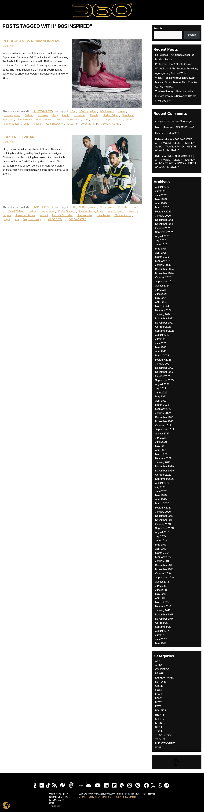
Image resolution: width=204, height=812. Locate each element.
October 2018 (163, 573)
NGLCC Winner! (185, 127)
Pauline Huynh (44, 119)
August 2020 (162, 482)
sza (17, 219)
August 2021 (162, 433)
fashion (29, 115)
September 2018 (164, 577)
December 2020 (164, 466)
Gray (55, 115)
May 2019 (160, 544)
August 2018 (162, 581)
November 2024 (164, 273)
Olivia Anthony (122, 215)
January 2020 (163, 511)
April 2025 (161, 252)
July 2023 (160, 339)
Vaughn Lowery (54, 123)
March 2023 (162, 355)
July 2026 (160, 191)
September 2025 (164, 232)
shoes (129, 119)
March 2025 (162, 256)
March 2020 (162, 503)
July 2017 (160, 635)
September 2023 (164, 330)
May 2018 (160, 593)
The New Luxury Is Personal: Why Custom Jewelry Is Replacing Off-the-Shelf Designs (176, 96)
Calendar (83, 797)
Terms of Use (107, 797)
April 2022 (161, 400)
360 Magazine (87, 111)
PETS (158, 706)
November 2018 (164, 569)
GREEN (159, 685)
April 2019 (160, 548)
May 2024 (161, 297)
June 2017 (161, 639)
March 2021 (161, 454)
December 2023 (164, 318)
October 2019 (163, 524)
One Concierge (183, 121)
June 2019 (161, 540)
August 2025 (162, 236)
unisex (37, 123)
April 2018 (160, 598)
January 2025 (163, 264)
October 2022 (163, 376)
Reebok (96, 119)
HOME (158, 698)
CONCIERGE (162, 669)
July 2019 (160, 536)
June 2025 (161, 244)
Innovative (79, 115)
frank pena (48, 211)
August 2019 (162, 532)
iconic (65, 115)
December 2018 (164, 565)
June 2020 (161, 491)
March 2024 (162, 306)
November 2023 (164, 322)
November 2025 (164, 223)
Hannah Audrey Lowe (91, 211)
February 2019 (163, 557)
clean (121, 111)
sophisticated (11, 123)
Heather (159, 133)
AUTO (158, 665)
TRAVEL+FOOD (163, 735)
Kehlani (44, 215)
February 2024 (163, 310)
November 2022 (164, 371)
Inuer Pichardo (116, 211)
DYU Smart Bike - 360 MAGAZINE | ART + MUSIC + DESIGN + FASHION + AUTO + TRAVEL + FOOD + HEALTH (176, 159)
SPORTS (160, 722)
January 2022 (163, 413)
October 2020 (163, 474)
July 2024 (160, 289)
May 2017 (160, 643)
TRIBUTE (160, 739)
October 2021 (163, 425)
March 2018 (162, 602)
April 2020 (161, 499)
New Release (24, 119)
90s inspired (107, 111)
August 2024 (162, 285)
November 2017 (164, 618)
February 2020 (163, 507)
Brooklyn (123, 207)
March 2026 (162, 207)
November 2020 (164, 470)
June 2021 (161, 441)
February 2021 (163, 458)
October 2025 (163, 228)
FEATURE (160, 681)
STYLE (159, 727)
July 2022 (160, 388)
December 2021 (164, 417)
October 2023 (163, 326)
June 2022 (161, 392)
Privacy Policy (121, 797)
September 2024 (164, 281)
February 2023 (163, 359)
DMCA (97, 797)
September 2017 (164, 626)
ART (157, 661)
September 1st (113, 119)
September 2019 (164, 528)
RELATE (159, 714)
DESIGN (159, 673)
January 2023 (163, 363)
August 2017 (162, 630)
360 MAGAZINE (110, 123)
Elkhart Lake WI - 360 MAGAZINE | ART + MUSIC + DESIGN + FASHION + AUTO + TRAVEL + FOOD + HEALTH (176, 143)
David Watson (16, 211)
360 (72, 111)
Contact (132, 797)
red (86, 119)
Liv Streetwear (19, 137)
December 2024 (164, 269)
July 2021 (160, 437)
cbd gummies (162, 121)
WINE (158, 747)
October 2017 (163, 622)
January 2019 (162, 561)
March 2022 (162, 404)
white (70, 123)
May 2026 (161, 199)
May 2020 (161, 495)
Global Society (66, 211)
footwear (43, 115)
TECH (158, 731)
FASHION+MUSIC (165, 677)
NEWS (158, 702)
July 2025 (160, 240)
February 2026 (163, 211)
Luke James (103, 215)
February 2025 (163, 261)
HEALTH (159, 694)
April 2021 (160, 450)
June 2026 (161, 195)
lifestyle (94, 115)
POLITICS (160, 710)
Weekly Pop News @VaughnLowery (175, 77)
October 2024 (163, 277)
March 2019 (162, 552)
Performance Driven (68, 119)
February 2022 (163, 408)
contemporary (12, 115)
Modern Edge (110, 115)
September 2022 (164, 380)
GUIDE (158, 690)
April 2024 (161, 302)
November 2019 (164, 520)
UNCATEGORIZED (43, 111)
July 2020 (160, 487)
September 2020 (164, 478)
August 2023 (162, 334)
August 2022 (162, 384)
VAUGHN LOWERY (169, 150)
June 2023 (161, 343)
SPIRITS (159, 718)
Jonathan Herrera (25, 215)
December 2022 (164, 367)
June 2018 (161, 589)
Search (158, 28)
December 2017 (164, 614)
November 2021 (164, 421)
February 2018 (163, 606)
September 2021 (164, 429)
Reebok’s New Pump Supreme (32, 41)
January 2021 (162, 462)
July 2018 (160, 585)
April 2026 (161, 203)
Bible (91, 797)
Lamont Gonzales (62, 215)
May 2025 (161, 248)
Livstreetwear (84, 215)
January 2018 (162, 610)
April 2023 (161, 351)
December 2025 (164, 219)
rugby (7, 219)
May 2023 (161, 347)
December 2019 (164, 515)
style (26, 123)
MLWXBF (174, 133)
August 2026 (162, 186)
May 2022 (161, 396)
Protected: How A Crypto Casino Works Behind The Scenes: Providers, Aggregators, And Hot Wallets (176, 68)
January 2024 (163, 314)
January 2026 (163, 215)
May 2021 (160, 445)
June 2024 (161, 293)
